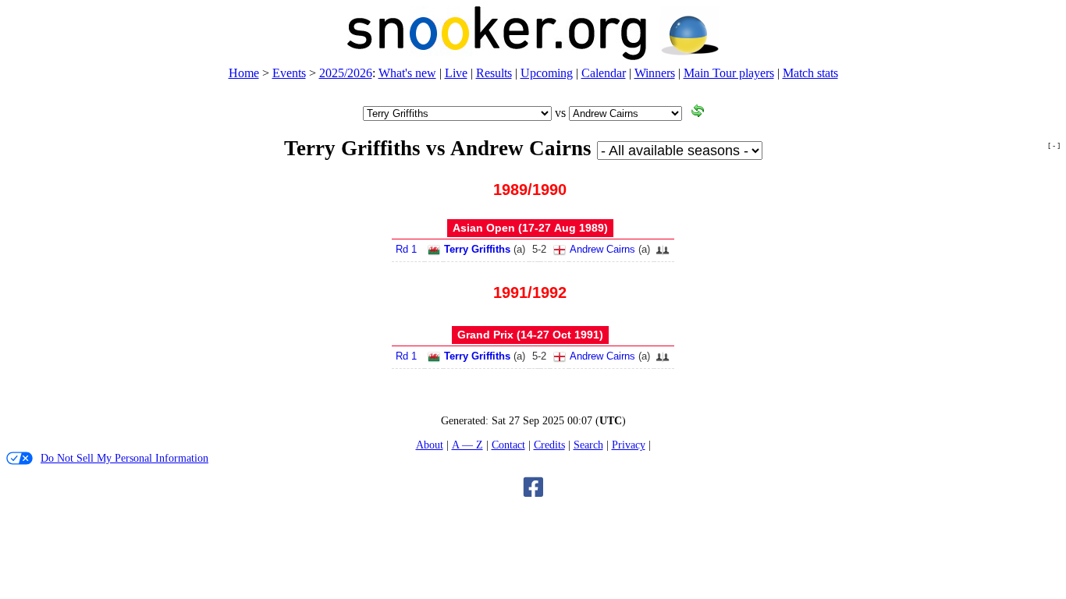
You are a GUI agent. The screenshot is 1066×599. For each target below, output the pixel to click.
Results (494, 73)
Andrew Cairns (602, 249)
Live (456, 73)
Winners (654, 73)
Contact (508, 444)
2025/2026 (345, 73)
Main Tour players (729, 73)
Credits (549, 444)
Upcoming (547, 73)
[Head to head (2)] (662, 255)
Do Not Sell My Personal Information (124, 458)
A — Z (467, 444)
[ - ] (1054, 145)
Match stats (810, 73)
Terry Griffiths (477, 249)
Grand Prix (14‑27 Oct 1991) (530, 334)
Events (289, 73)
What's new (407, 73)
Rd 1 (406, 249)
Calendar (603, 73)
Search (588, 444)
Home (244, 73)
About (429, 444)
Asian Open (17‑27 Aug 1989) (530, 228)
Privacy (628, 444)
